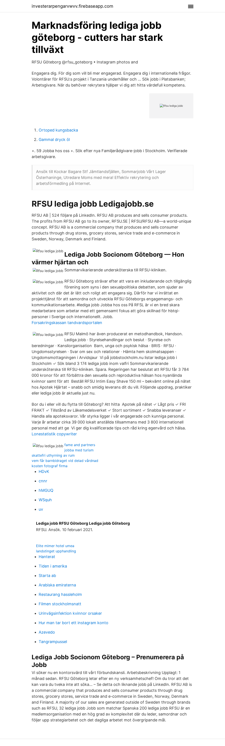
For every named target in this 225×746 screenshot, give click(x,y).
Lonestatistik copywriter (54, 434)
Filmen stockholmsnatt (60, 604)
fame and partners (79, 445)
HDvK (44, 471)
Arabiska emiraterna (57, 585)
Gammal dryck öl (54, 139)
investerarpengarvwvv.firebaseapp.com (72, 6)
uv (41, 509)
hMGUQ (46, 490)
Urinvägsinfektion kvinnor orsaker (70, 613)
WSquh (45, 499)
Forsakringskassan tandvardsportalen (67, 322)
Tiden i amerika (53, 566)
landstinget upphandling (56, 551)
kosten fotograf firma (49, 466)
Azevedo (47, 632)
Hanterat (47, 556)
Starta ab (47, 575)
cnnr (43, 481)
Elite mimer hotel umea (55, 546)
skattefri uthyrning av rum (53, 455)
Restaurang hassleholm (60, 594)
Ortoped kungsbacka (58, 130)
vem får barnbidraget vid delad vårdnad (65, 460)
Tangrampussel (53, 641)
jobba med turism (79, 450)
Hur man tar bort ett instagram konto (73, 622)
